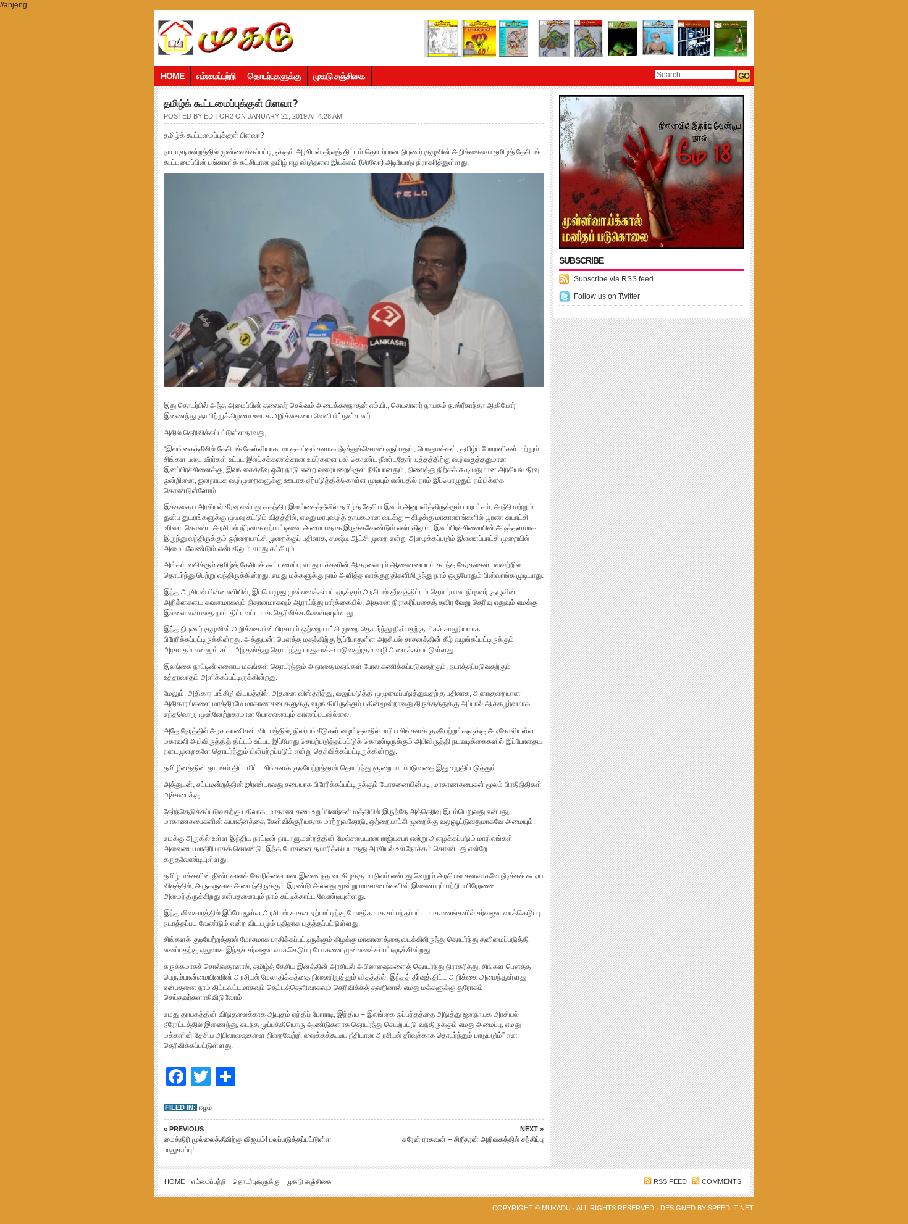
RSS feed (670, 1181)
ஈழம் (205, 1107)
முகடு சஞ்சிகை (339, 76)
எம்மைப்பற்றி (215, 76)
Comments (721, 1181)
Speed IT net (731, 1208)
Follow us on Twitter (607, 296)
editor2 (218, 116)
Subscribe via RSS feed (614, 279)
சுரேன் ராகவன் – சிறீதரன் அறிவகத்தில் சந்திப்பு (473, 1134)
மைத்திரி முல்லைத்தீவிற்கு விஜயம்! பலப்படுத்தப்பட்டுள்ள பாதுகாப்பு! (248, 1139)
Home (172, 76)
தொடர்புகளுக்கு (274, 76)
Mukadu (556, 1208)
